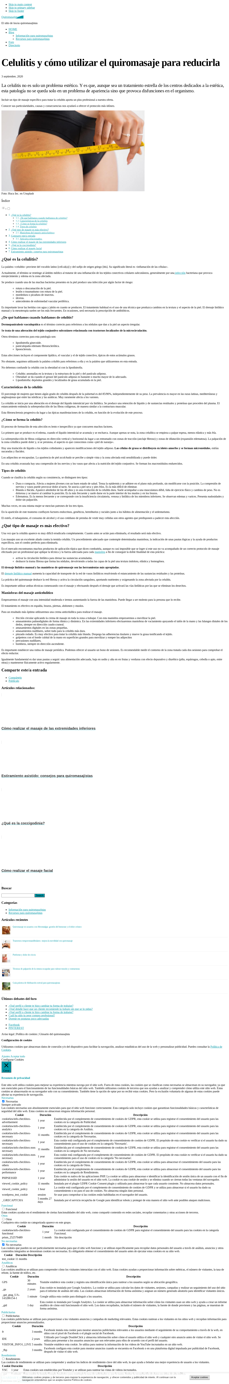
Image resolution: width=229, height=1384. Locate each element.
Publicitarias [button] (8, 1312)
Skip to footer (16, 10)
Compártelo (15, 677)
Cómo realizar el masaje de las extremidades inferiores (38, 241)
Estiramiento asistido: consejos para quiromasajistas (37, 251)
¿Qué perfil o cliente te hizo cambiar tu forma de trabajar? (41, 1005)
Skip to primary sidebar (22, 7)
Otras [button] (4, 1215)
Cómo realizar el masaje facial (26, 248)
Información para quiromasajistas (27, 909)
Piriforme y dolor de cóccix (24, 955)
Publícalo (14, 680)
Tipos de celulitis (28, 226)
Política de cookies (26, 1034)
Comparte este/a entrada (23, 235)
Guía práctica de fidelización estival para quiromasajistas (36, 983)
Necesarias (12, 1101)
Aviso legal (7, 1034)
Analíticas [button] (7, 1262)
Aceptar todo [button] (17, 1056)
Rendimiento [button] (8, 1355)
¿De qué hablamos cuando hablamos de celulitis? (43, 218)
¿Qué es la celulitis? (21, 215)
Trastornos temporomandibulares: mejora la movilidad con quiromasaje (43, 941)
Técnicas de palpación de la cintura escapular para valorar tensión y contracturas (46, 969)
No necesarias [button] (9, 1241)
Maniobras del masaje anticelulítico (37, 232)
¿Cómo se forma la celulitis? (33, 223)
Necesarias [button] (7, 1097)
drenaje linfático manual (18, 573)
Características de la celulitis (34, 220)
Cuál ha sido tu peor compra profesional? (32, 1015)
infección (180, 272)
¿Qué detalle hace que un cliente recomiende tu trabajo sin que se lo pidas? (51, 1008)
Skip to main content (20, 4)
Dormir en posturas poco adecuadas (29, 1018)
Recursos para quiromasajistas (25, 912)
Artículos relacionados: (31, 238)
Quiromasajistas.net (12, 16)
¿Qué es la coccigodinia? (23, 245)
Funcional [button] (7, 1205)
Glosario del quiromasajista (54, 1034)
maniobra (100, 551)
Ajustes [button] (5, 1056)
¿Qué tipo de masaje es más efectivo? (30, 229)
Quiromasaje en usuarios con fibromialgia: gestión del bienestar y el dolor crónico (47, 927)
